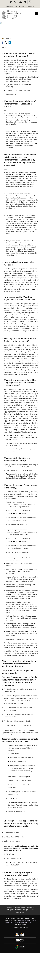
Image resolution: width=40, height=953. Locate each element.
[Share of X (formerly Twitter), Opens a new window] (6, 42)
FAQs (32, 910)
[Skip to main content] (10, 2)
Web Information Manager (19, 910)
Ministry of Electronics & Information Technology (19, 922)
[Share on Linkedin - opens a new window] (10, 42)
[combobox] (30, 2)
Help (7, 910)
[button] (36, 13)
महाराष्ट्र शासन (9, 6)
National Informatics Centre (27, 920)
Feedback (9, 907)
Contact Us (30, 907)
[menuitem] (15, 2)
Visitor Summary (20, 912)
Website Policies (20, 907)
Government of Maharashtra (24, 6)
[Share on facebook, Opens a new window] (3, 42)
